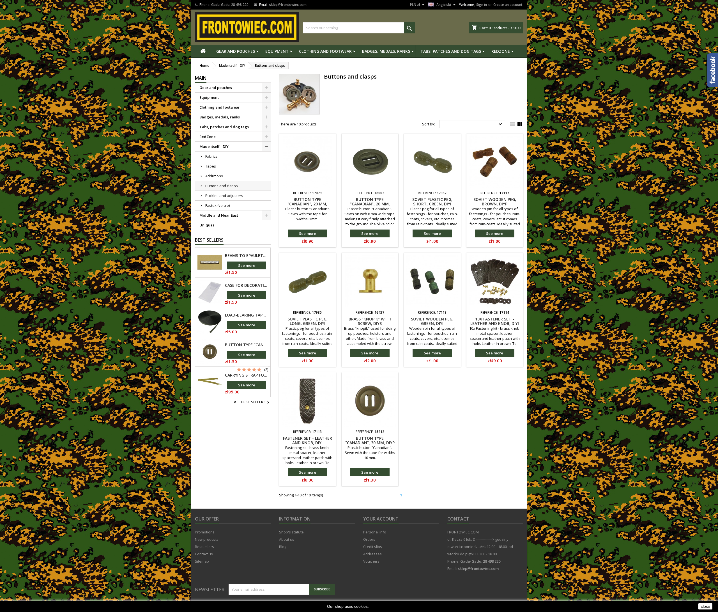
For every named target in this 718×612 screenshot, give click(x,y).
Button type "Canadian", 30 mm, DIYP (246, 345)
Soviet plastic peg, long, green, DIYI (307, 321)
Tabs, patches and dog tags (450, 51)
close (705, 606)
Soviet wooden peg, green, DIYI (432, 321)
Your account (381, 519)
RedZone (500, 51)
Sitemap (202, 561)
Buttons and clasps (221, 185)
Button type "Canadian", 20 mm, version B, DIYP (307, 204)
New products (206, 539)
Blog (282, 546)
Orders (369, 539)
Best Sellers (209, 240)
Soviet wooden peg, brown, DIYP (494, 202)
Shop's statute (291, 532)
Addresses (372, 553)
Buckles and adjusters (224, 195)
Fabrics (211, 156)
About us (286, 539)
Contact (458, 519)
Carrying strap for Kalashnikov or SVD (246, 375)
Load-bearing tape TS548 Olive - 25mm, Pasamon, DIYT (246, 315)
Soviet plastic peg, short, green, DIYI (432, 202)
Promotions (205, 532)
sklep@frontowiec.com (288, 4)
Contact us (204, 553)
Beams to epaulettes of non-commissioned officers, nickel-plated (246, 255)
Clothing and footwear (325, 51)
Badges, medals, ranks (386, 51)
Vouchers (371, 561)
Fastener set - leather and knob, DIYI (307, 440)
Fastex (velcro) (217, 205)
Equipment (277, 51)
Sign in (481, 4)
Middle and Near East (218, 215)
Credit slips (372, 546)
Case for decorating (246, 285)
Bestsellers (204, 546)
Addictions (214, 175)
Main (200, 78)
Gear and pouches (235, 51)
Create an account (508, 4)
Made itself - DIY (214, 146)
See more (246, 265)
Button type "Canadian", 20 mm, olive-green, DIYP (370, 204)
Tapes (210, 166)
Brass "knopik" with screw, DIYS (370, 321)
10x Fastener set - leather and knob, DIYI (494, 321)
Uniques (206, 225)
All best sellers (252, 402)
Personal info (374, 532)
